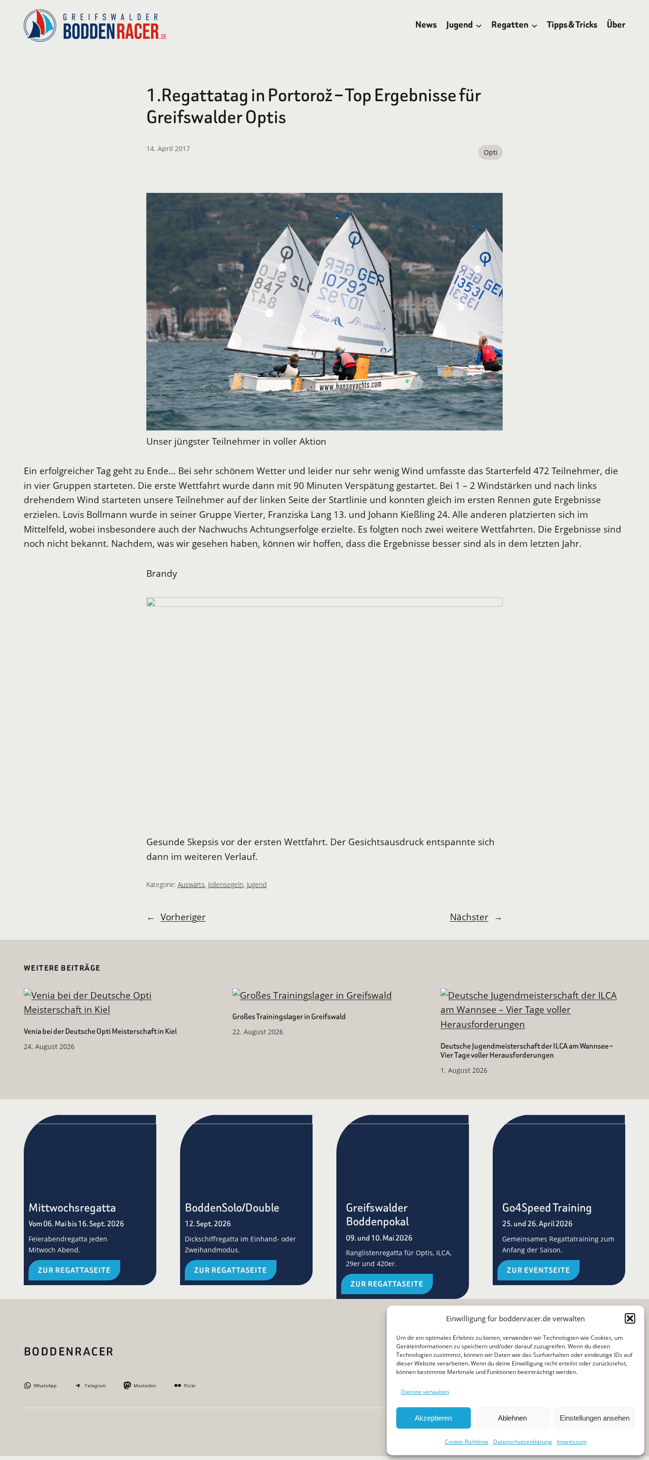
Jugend (257, 884)
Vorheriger (183, 916)
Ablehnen (512, 1418)
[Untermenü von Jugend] (479, 25)
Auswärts (191, 884)
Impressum (572, 1442)
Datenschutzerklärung (522, 1442)
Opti (490, 152)
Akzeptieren (433, 1418)
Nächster (469, 916)
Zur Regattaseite (74, 1270)
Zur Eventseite (538, 1270)
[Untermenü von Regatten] (534, 25)
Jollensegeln (225, 884)
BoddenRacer (69, 1352)
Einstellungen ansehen (595, 1418)
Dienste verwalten (425, 1392)
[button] (630, 1318)
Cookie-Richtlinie (466, 1442)
